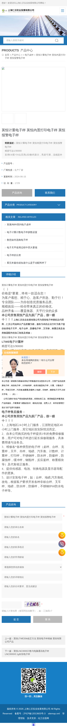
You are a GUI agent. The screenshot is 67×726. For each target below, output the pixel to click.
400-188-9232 (61, 543)
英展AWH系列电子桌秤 (19, 224)
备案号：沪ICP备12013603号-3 (30, 713)
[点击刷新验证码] (32, 604)
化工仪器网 (43, 718)
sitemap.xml (54, 713)
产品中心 (16, 55)
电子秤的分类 (14, 255)
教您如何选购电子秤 (17, 239)
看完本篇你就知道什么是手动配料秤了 (27, 262)
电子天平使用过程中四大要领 (22, 247)
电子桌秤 (29, 55)
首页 (7, 55)
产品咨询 (17, 192)
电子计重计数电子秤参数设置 (22, 232)
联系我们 (50, 192)
